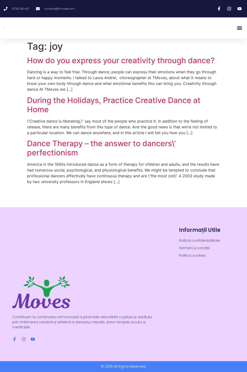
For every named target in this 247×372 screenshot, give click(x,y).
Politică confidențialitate (199, 240)
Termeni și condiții (194, 248)
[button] (239, 28)
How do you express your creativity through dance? (121, 60)
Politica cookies (192, 255)
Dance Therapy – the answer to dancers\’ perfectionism (101, 148)
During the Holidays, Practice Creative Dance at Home (113, 105)
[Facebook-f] (14, 339)
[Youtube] (33, 339)
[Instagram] (23, 339)
